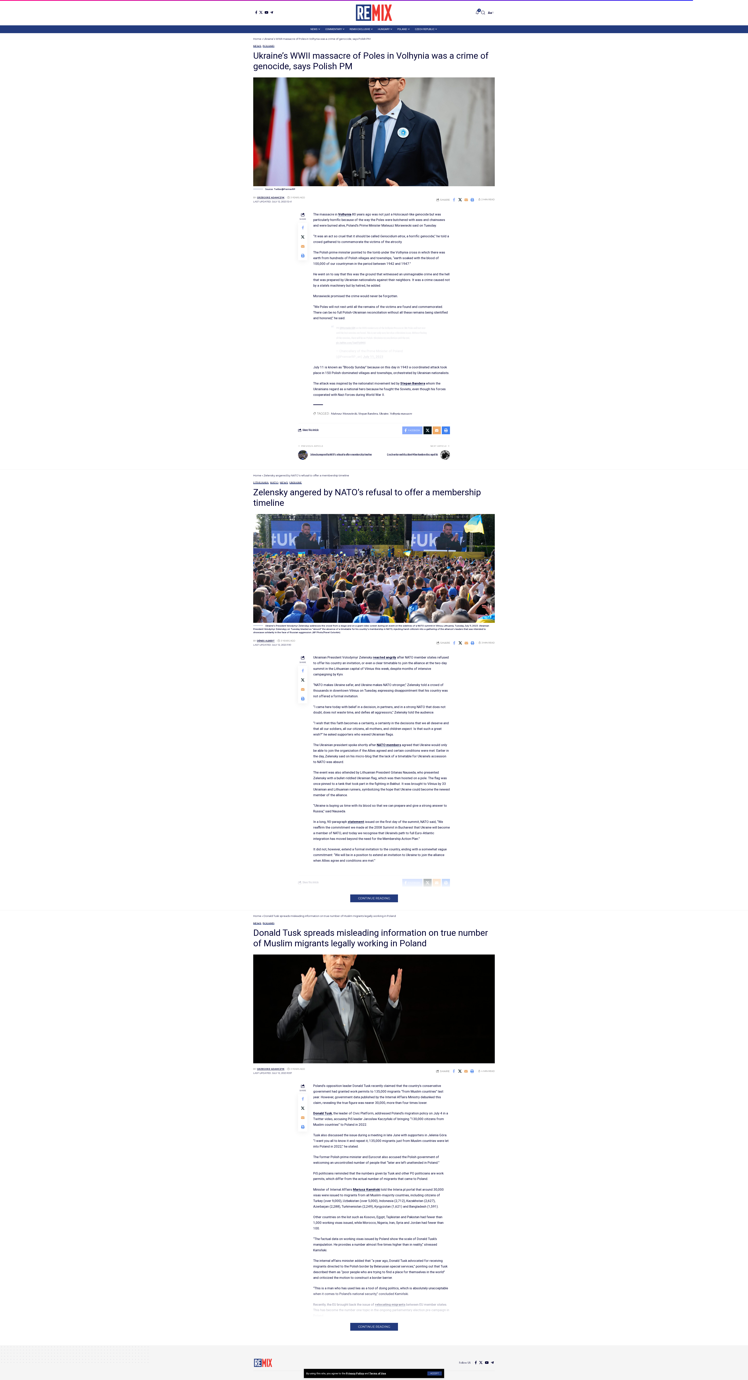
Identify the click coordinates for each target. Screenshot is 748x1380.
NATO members (389, 745)
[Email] (466, 200)
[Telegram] (271, 12)
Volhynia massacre (401, 413)
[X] (261, 12)
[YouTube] (266, 12)
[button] (434, 1373)
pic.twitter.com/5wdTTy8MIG (351, 343)
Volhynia (344, 214)
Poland (268, 46)
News (257, 46)
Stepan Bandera (412, 383)
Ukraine (384, 413)
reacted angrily (384, 657)
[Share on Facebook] (454, 200)
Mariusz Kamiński (366, 1189)
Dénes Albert (266, 640)
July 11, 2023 (373, 357)
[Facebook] (256, 12)
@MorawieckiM (347, 328)
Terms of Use (377, 1373)
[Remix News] (374, 12)
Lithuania (261, 482)
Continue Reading (374, 898)
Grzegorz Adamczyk (270, 197)
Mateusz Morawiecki (344, 413)
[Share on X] (460, 200)
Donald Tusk (322, 1113)
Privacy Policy (355, 1373)
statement (356, 822)
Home (257, 38)
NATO (274, 482)
